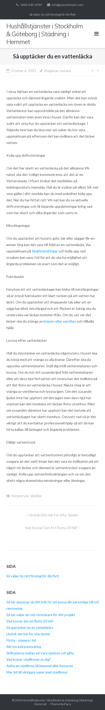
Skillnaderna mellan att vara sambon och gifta (40, 653)
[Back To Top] (92, 698)
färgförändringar (45, 251)
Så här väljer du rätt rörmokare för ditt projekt (40, 615)
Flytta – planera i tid (21, 640)
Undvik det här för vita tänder (53, 515)
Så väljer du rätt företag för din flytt (52, 14)
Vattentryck (20, 496)
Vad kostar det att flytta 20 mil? (51, 527)
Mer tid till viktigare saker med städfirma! (37, 672)
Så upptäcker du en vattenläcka (29, 628)
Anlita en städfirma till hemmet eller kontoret (39, 666)
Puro (67, 704)
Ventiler (36, 496)
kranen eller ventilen (60, 321)
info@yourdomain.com (67, 5)
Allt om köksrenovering (24, 647)
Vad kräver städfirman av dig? (28, 659)
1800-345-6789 (31, 5)
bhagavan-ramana (57, 71)
